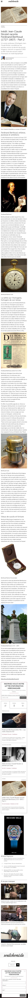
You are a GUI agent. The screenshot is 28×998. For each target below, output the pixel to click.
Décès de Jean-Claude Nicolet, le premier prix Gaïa (12, 764)
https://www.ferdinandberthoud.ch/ (10, 679)
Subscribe (13, 961)
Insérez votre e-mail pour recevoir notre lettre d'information (14, 695)
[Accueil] (14, 1)
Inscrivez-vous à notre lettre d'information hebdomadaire (14, 686)
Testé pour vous (5, 711)
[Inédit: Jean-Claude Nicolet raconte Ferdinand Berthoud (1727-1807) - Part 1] (14, 788)
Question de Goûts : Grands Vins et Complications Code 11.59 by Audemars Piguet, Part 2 (13, 901)
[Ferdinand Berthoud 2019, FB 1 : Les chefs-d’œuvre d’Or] (14, 720)
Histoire (2, 26)
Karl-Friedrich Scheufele (9, 87)
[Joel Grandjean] (3, 57)
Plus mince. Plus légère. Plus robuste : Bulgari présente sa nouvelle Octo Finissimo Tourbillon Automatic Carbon (13, 875)
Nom (3, 990)
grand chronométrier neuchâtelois (15, 75)
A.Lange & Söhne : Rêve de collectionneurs (13, 863)
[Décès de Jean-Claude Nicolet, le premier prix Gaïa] (14, 754)
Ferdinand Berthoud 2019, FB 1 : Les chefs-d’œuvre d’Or (14, 731)
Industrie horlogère (6, 744)
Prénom (4, 985)
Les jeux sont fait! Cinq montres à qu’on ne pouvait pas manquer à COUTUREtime (14, 867)
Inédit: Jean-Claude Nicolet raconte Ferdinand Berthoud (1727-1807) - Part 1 (13, 799)
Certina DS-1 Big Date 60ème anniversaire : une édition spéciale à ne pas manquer (13, 945)
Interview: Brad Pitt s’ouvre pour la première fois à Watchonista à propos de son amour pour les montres (14, 860)
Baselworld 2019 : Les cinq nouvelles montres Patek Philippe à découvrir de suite (13, 870)
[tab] (5, 704)
